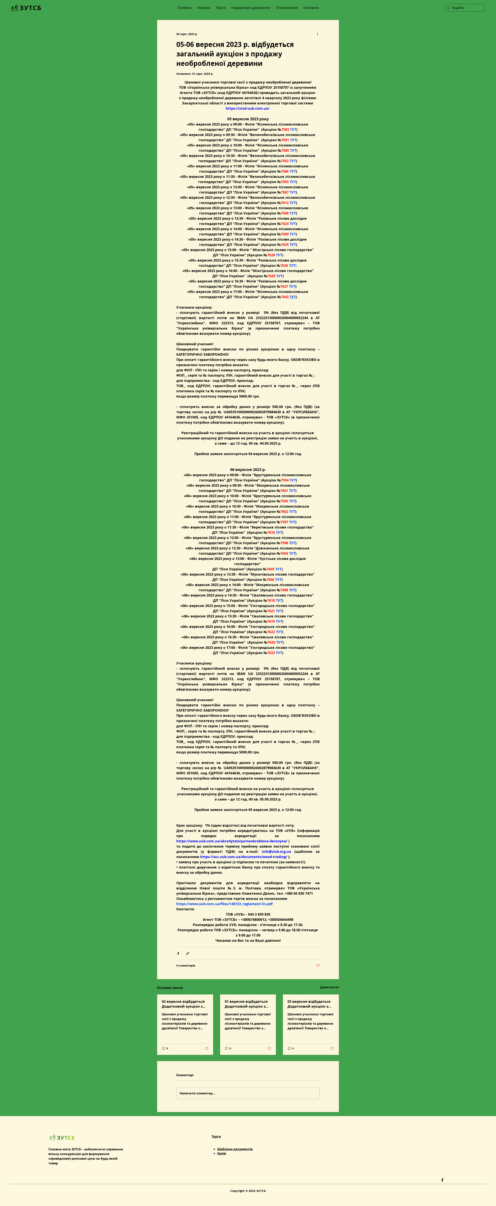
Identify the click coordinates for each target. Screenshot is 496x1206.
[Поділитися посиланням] (187, 953)
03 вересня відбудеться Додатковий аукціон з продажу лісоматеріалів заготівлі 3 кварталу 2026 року (311, 1004)
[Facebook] (442, 1180)
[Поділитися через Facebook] (178, 953)
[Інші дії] (317, 34)
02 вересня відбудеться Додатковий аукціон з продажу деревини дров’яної (183, 1004)
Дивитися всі (329, 987)
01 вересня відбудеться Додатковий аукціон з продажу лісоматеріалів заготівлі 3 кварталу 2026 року (248, 1004)
